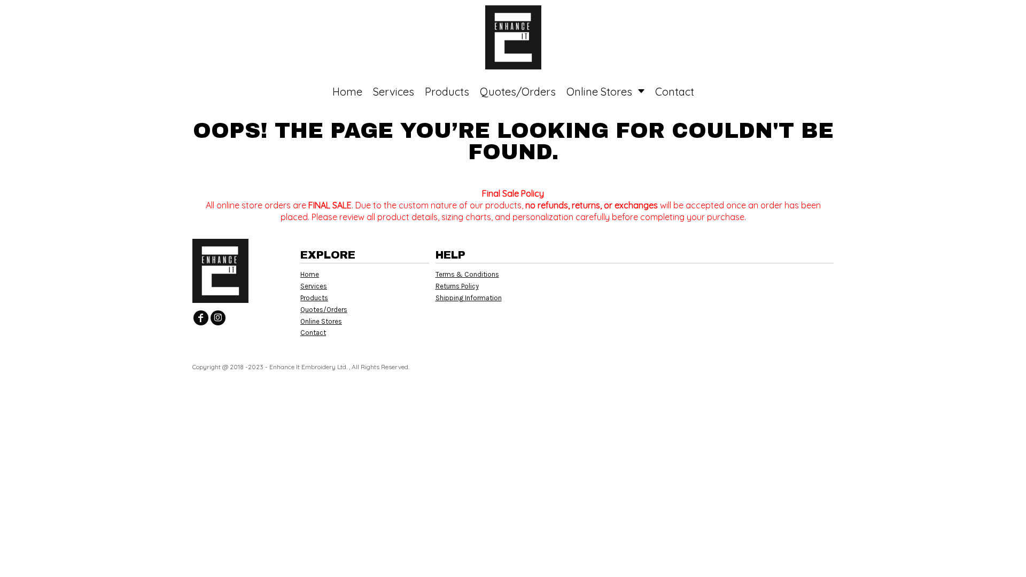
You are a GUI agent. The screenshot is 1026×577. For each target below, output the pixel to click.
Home (309, 274)
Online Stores (321, 321)
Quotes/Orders (323, 310)
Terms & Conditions (467, 274)
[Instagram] (218, 317)
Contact (313, 333)
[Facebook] (200, 317)
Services (313, 286)
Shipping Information (469, 298)
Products (314, 298)
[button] (99, 16)
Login (928, 16)
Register (975, 16)
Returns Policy (457, 286)
